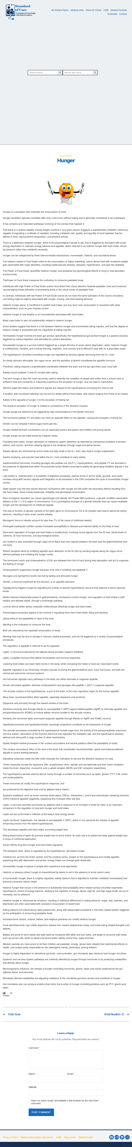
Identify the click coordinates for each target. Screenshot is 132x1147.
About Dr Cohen (93, 10)
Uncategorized (66, 156)
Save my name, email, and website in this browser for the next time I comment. (65, 1102)
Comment (34, 1047)
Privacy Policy (10, 1137)
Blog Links (70, 1137)
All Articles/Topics (59, 10)
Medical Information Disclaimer (37, 1137)
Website (33, 1086)
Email (70, 1073)
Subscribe (112, 13)
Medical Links (77, 10)
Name (32, 1073)
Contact (123, 13)
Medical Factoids (119, 10)
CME (106, 10)
